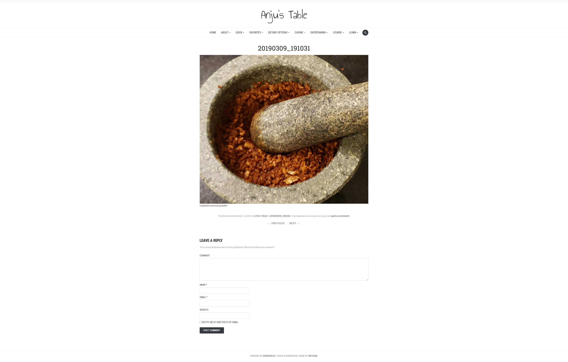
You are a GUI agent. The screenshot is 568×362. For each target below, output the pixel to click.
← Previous (276, 223)
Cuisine (299, 32)
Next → (294, 223)
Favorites (255, 32)
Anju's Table (284, 15)
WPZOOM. (313, 356)
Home (213, 32)
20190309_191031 (280, 216)
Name (203, 284)
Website (204, 309)
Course (337, 32)
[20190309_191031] (284, 129)
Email (203, 297)
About (224, 32)
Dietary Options (277, 32)
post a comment (340, 216)
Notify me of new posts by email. (220, 322)
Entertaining (318, 32)
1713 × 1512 (260, 216)
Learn (352, 32)
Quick (239, 32)
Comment (205, 255)
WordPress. (269, 356)
